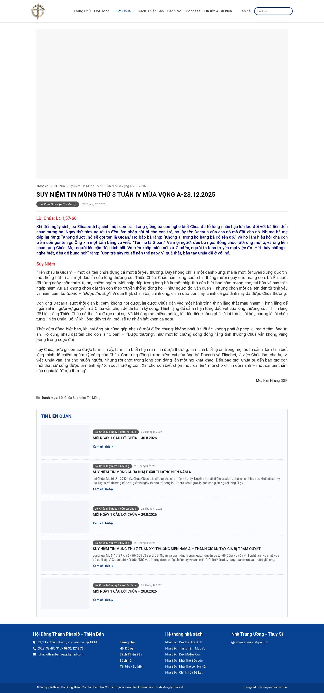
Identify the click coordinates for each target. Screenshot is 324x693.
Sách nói (126, 660)
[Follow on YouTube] (50, 667)
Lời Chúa (123, 11)
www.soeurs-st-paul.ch (252, 642)
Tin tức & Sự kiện (217, 11)
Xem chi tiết (102, 446)
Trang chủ (43, 186)
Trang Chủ (82, 11)
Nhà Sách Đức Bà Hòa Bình (183, 642)
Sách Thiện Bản (151, 11)
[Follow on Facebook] (39, 667)
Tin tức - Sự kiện (131, 666)
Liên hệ (245, 11)
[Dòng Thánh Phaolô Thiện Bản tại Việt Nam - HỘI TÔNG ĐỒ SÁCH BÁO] (38, 11)
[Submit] (288, 11)
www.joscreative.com (274, 687)
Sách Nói (174, 11)
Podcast (193, 11)
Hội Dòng (102, 11)
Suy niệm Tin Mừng (86, 398)
